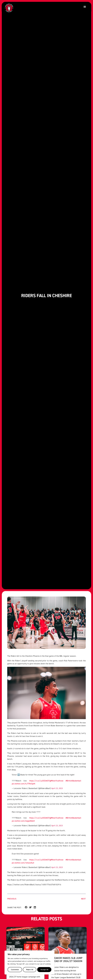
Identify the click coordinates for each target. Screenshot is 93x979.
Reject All (29, 969)
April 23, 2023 (57, 788)
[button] (85, 7)
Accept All (44, 969)
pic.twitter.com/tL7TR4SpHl (23, 783)
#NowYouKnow (57, 780)
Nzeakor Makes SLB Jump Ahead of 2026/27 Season (66, 959)
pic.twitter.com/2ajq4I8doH (23, 821)
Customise (15, 969)
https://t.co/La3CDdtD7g (40, 780)
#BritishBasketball (73, 780)
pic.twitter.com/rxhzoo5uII (23, 863)
